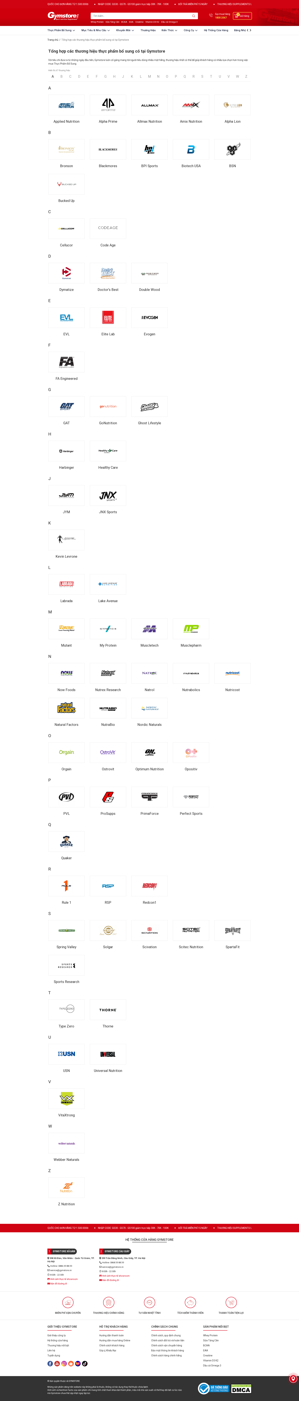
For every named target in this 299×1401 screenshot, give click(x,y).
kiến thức (168, 30)
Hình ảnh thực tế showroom (64, 1279)
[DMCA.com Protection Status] (241, 1389)
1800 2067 (221, 17)
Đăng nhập (240, 30)
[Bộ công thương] (214, 1388)
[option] (67, 1306)
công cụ (189, 30)
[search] (193, 16)
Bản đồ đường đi (58, 1283)
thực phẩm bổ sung (59, 30)
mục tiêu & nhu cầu (94, 30)
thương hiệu (148, 30)
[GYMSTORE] (63, 16)
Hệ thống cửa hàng (216, 30)
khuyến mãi (123, 30)
